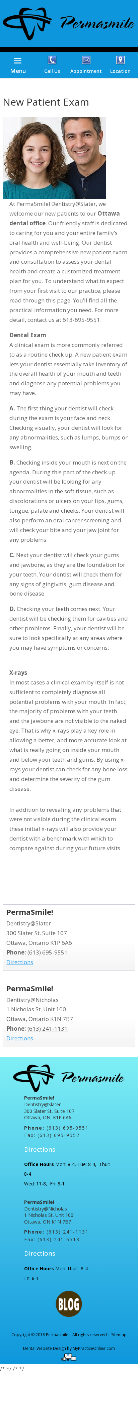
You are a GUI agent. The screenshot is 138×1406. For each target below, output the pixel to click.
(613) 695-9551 (47, 952)
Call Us (52, 71)
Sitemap (119, 1334)
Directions (19, 962)
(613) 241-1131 (47, 1028)
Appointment (86, 71)
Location (120, 71)
